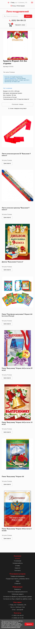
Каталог (17, 558)
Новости (17, 568)
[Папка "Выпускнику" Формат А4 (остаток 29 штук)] (17, 348)
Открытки (17, 583)
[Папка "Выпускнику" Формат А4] (17, 456)
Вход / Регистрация (18, 6)
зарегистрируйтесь (10, 78)
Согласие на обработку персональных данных (17, 596)
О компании (17, 561)
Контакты (18, 570)
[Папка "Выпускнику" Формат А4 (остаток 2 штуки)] (17, 509)
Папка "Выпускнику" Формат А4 (13, 476)
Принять (29, 624)
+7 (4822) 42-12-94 (17, 618)
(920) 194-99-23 (18, 20)
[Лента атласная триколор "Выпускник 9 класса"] (17, 188)
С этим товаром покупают (17, 108)
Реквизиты (17, 589)
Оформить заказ (20, 25)
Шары (17, 581)
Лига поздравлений (17, 11)
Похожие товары (17, 104)
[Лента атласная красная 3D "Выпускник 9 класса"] (17, 134)
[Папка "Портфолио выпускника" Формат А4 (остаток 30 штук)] (17, 294)
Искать (28, 16)
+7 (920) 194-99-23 (18, 615)
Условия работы (18, 563)
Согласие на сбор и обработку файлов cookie (17, 599)
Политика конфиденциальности (17, 591)
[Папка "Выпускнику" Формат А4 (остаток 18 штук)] (17, 402)
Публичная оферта (17, 594)
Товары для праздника (17, 576)
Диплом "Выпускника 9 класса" (12, 262)
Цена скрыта (7, 163)
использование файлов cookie (10, 627)
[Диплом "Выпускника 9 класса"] (17, 242)
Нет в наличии (7, 88)
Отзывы (17, 565)
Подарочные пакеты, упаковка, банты (17, 578)
